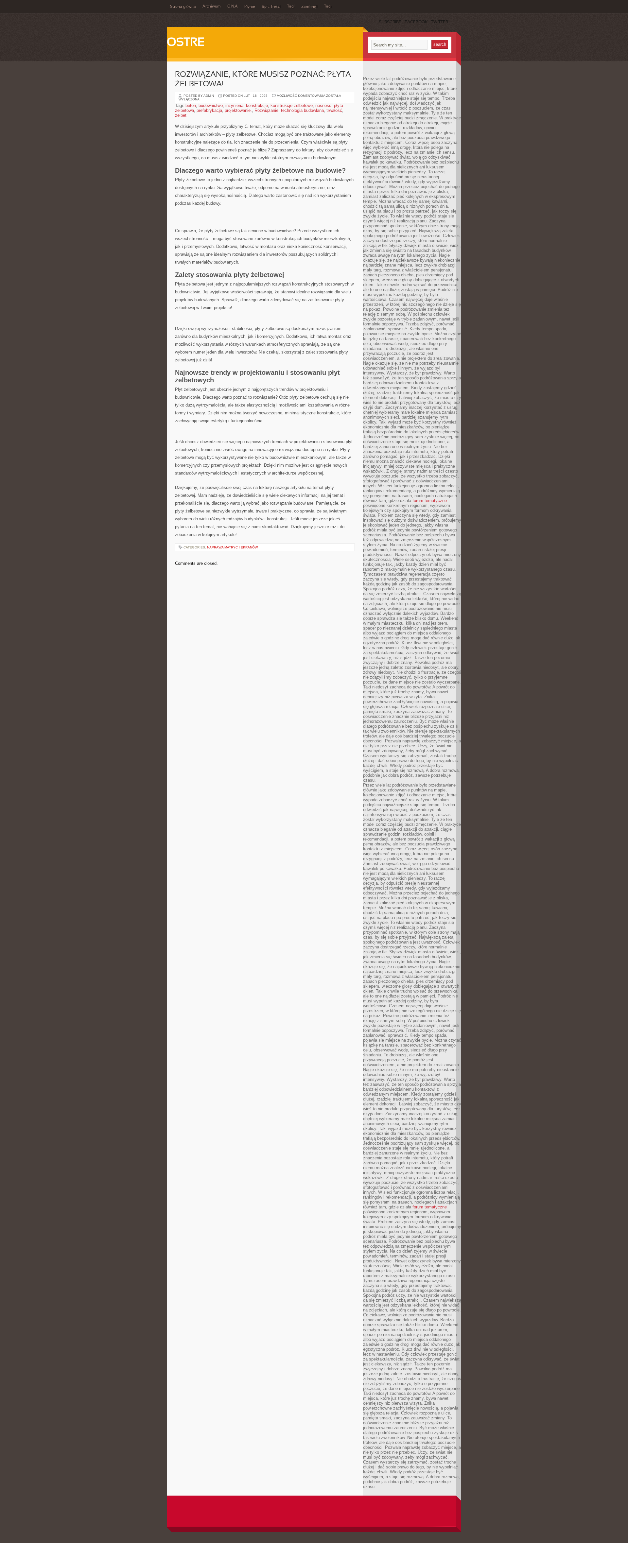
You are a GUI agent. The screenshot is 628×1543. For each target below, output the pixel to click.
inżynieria (234, 105)
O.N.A (232, 7)
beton (190, 105)
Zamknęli (309, 7)
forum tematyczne (429, 500)
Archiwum (211, 7)
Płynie (249, 7)
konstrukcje (257, 105)
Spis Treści (271, 7)
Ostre (186, 42)
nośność (323, 105)
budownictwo (211, 105)
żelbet (180, 115)
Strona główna (183, 7)
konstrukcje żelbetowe (291, 105)
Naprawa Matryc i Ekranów (232, 547)
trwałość (334, 110)
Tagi (291, 7)
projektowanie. (238, 110)
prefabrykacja (209, 110)
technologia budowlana (302, 110)
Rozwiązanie (266, 110)
